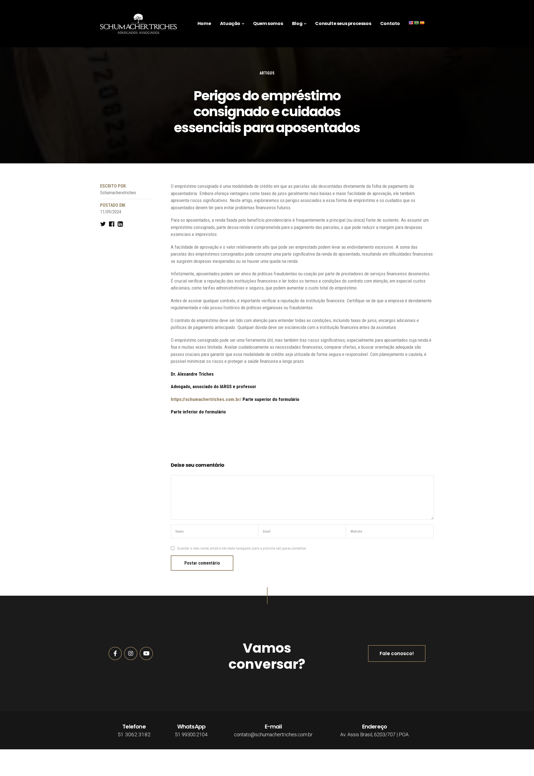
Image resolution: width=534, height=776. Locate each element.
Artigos (267, 73)
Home (204, 23)
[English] (410, 23)
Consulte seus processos (343, 23)
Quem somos (268, 23)
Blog (297, 23)
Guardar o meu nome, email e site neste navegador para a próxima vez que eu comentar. (241, 548)
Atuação (230, 23)
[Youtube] (146, 653)
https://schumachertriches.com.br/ (206, 399)
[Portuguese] (416, 23)
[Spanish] (421, 23)
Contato (390, 23)
